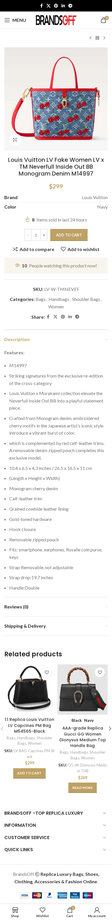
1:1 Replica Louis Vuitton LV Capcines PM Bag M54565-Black (29, 725)
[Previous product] (90, 38)
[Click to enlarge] (15, 139)
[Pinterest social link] (56, 6)
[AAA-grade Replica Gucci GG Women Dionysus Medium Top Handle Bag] (82, 689)
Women (56, 306)
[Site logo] (56, 19)
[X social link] (48, 6)
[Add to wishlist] (47, 672)
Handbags (59, 299)
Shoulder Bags (86, 299)
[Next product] (104, 38)
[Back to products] (97, 38)
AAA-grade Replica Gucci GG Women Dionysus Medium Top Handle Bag (82, 736)
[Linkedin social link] (63, 6)
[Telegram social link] (70, 6)
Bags (41, 299)
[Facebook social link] (41, 6)
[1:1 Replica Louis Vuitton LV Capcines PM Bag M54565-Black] (29, 689)
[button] (29, 773)
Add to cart (69, 235)
